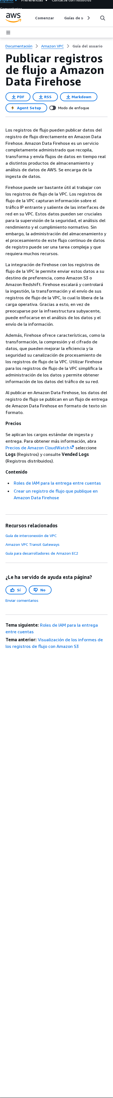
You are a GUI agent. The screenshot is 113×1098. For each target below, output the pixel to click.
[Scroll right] (88, 18)
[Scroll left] (31, 18)
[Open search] (103, 17)
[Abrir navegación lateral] (8, 32)
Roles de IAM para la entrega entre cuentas (57, 483)
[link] (87, 46)
